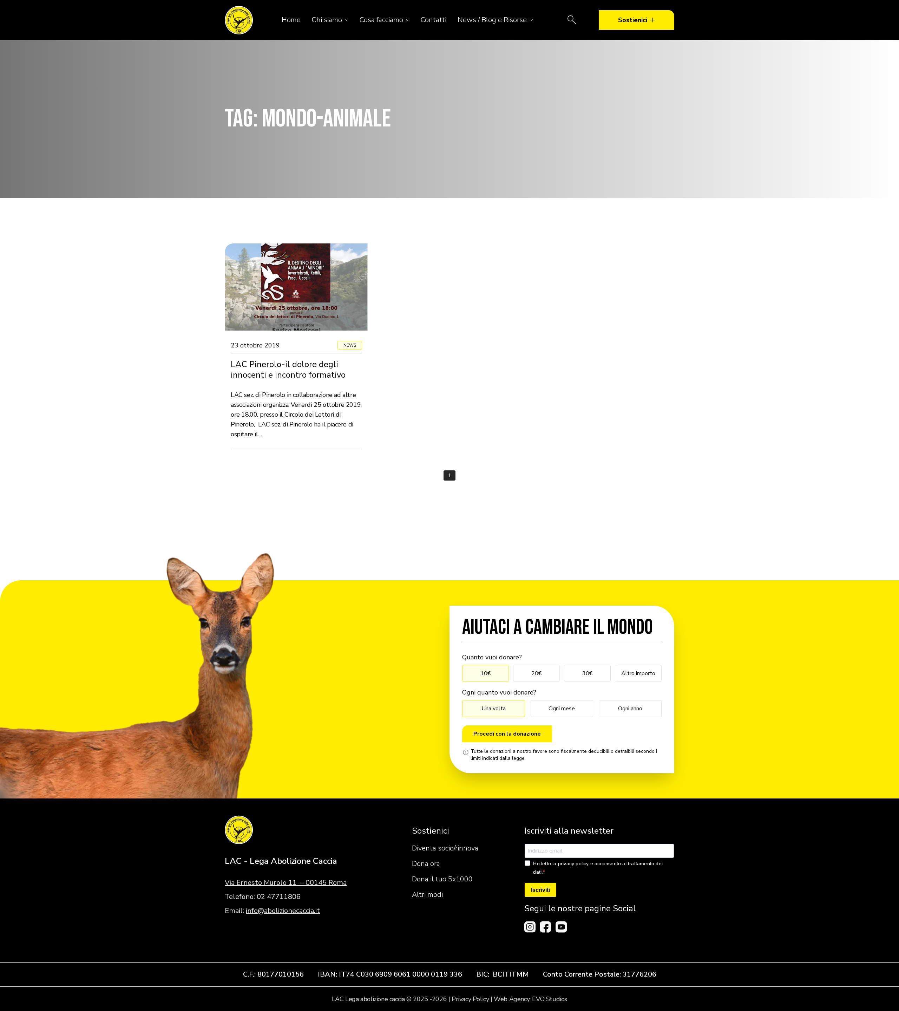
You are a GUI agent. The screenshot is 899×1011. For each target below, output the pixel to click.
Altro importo (638, 673)
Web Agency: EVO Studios (530, 999)
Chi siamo (327, 20)
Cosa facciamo (381, 20)
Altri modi (427, 894)
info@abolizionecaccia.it (283, 910)
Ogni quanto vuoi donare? (499, 692)
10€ (485, 673)
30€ (587, 673)
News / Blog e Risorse (492, 20)
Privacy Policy (470, 999)
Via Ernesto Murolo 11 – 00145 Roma (286, 882)
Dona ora (426, 863)
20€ (536, 673)
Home (291, 20)
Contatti (433, 20)
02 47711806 (279, 896)
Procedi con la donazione (507, 734)
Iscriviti (540, 890)
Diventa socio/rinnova (445, 848)
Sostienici (632, 20)
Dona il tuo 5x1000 (442, 879)
